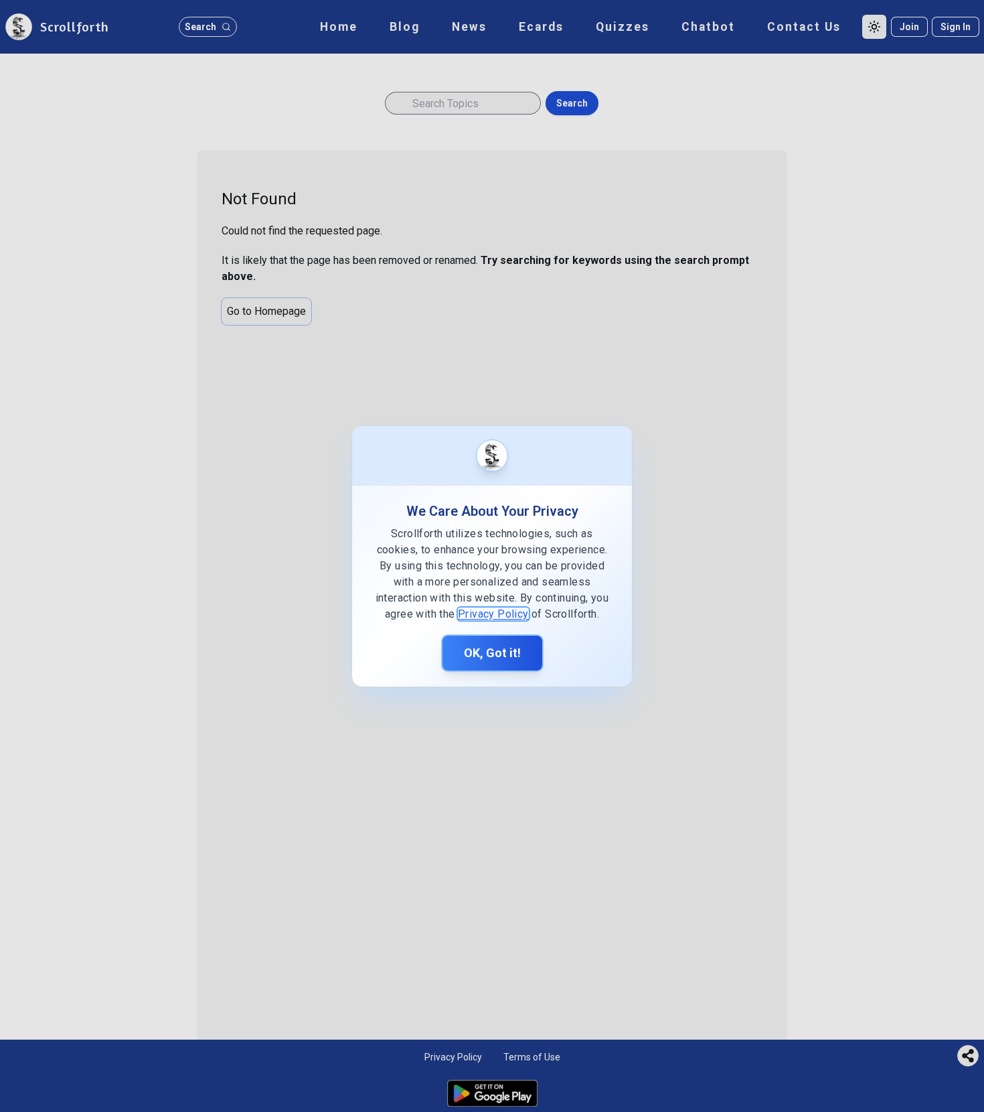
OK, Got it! (492, 653)
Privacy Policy (493, 614)
